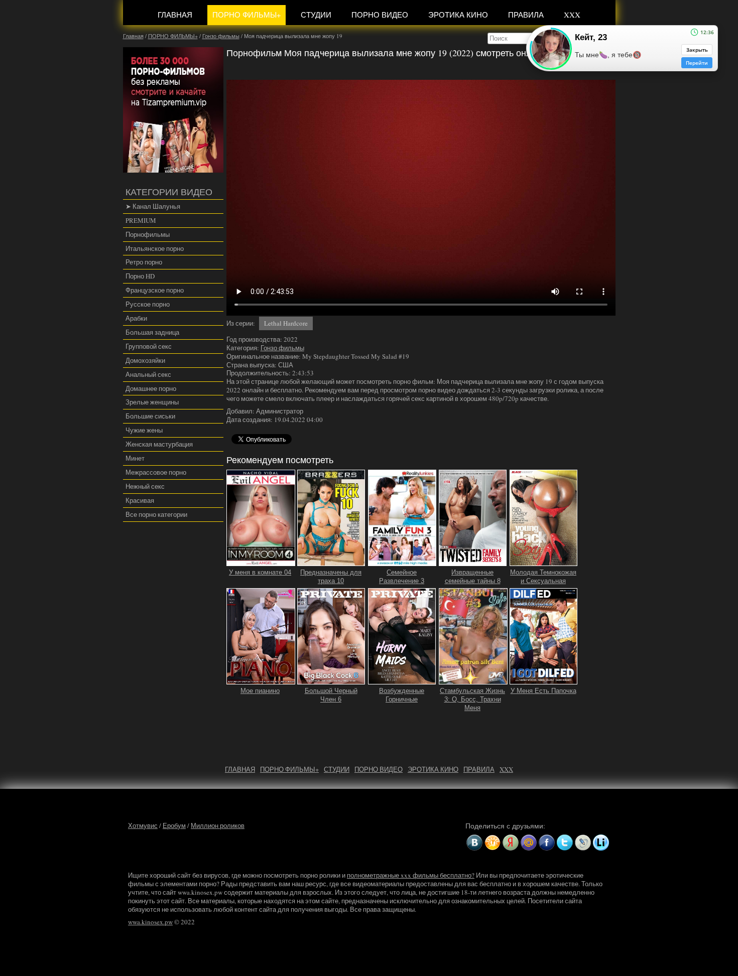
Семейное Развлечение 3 (401, 577)
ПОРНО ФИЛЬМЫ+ (246, 15)
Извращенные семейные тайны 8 (473, 577)
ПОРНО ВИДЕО (379, 15)
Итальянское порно (155, 248)
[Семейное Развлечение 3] (402, 561)
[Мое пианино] (260, 679)
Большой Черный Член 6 (331, 695)
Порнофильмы (148, 234)
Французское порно (155, 290)
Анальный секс (148, 374)
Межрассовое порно (156, 472)
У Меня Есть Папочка (543, 690)
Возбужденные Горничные (401, 695)
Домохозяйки (145, 360)
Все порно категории (156, 514)
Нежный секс (145, 486)
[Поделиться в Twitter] (565, 842)
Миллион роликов (217, 825)
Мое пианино (260, 690)
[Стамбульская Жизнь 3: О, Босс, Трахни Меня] (473, 679)
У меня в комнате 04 (260, 572)
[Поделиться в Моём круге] (511, 842)
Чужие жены (144, 430)
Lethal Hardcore (286, 323)
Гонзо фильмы (282, 347)
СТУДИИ (316, 15)
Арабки (136, 318)
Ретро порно (144, 261)
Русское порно (148, 304)
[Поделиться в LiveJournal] (583, 842)
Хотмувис (143, 825)
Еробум (174, 825)
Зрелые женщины (152, 401)
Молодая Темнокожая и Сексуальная (543, 577)
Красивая (140, 500)
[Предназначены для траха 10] (331, 561)
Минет (135, 458)
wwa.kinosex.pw (150, 921)
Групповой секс (149, 346)
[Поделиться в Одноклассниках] (492, 842)
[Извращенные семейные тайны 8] (473, 561)
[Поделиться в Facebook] (547, 842)
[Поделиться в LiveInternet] (601, 842)
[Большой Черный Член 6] (331, 679)
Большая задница (152, 332)
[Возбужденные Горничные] (402, 679)
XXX (572, 15)
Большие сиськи (150, 416)
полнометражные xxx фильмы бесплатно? (410, 875)
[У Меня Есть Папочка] (544, 679)
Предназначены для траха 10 (330, 577)
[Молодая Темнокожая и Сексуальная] (544, 561)
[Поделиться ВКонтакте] (474, 842)
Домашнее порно (151, 388)
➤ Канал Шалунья (153, 206)
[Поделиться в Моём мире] (529, 842)
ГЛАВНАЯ (175, 15)
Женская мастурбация (159, 444)
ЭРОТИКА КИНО (458, 15)
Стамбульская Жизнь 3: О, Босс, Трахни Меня (472, 699)
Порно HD (140, 276)
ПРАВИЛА (526, 15)
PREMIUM (141, 220)
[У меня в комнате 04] (260, 561)
